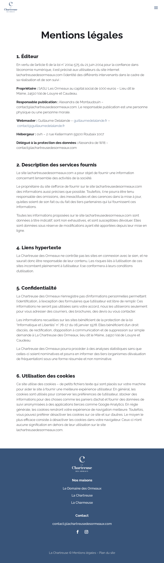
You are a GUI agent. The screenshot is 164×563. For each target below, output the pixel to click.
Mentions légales (84, 553)
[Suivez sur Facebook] (77, 531)
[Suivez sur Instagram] (86, 531)
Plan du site (107, 553)
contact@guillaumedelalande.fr (41, 126)
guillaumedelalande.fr (90, 121)
